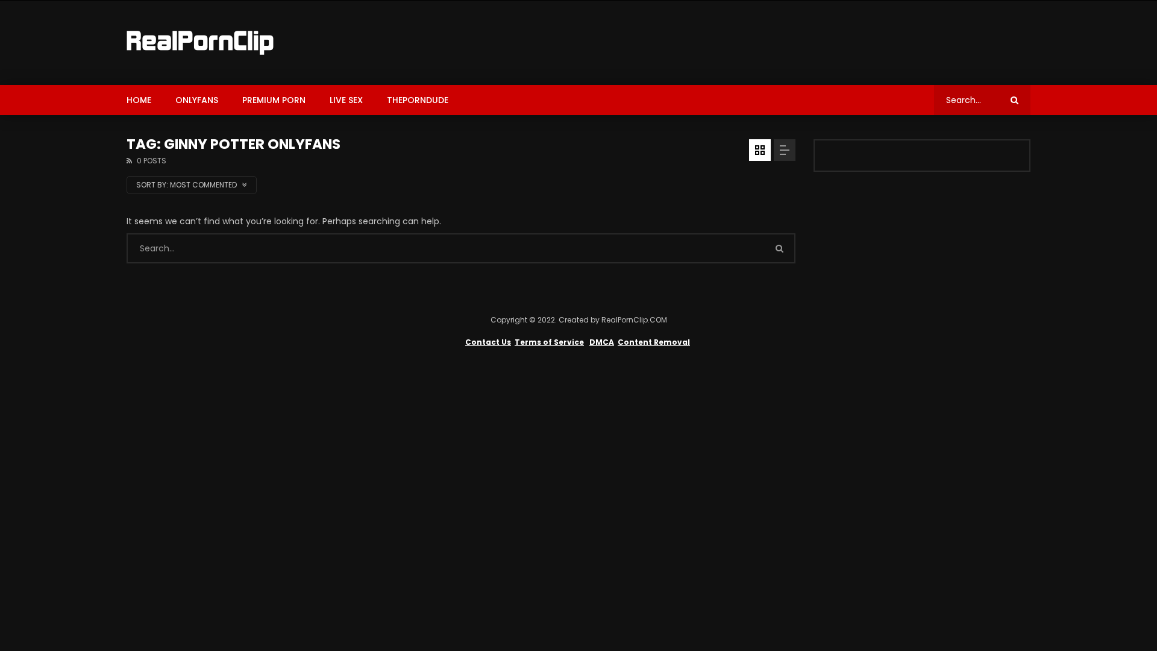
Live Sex (346, 100)
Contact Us (488, 342)
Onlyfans (196, 100)
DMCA (601, 342)
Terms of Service (549, 342)
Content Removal (654, 342)
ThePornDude (417, 100)
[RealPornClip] (200, 42)
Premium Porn (274, 100)
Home (139, 100)
